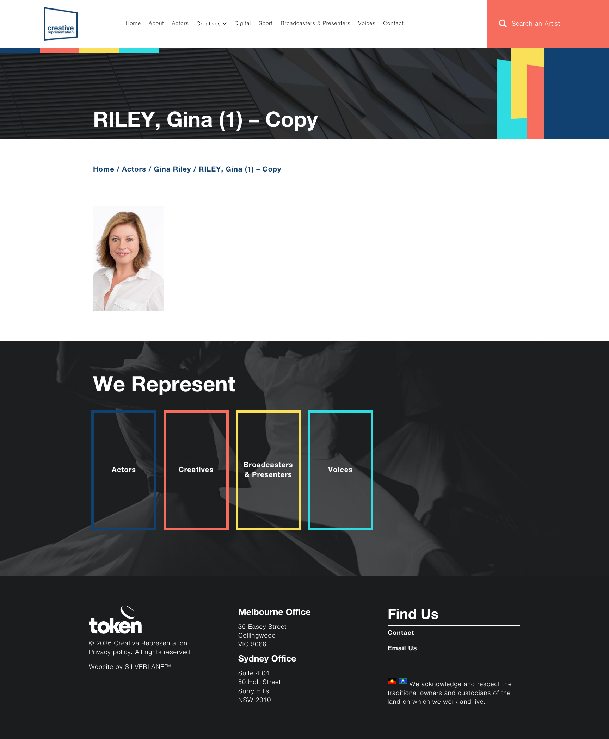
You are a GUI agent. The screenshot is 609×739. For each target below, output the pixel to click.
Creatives (209, 24)
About (156, 23)
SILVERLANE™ (148, 667)
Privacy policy (110, 652)
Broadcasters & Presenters (316, 23)
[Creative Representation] (61, 24)
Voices (367, 23)
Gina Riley (172, 169)
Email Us (402, 649)
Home (133, 23)
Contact (393, 23)
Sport (266, 23)
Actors (180, 23)
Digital (243, 23)
